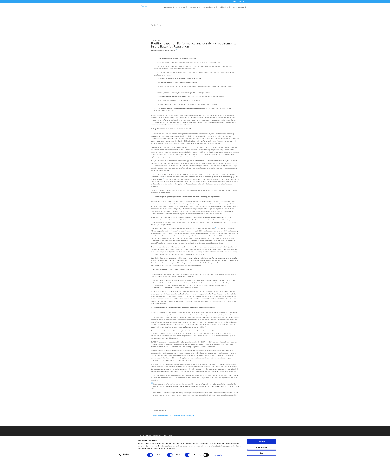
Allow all (262, 441)
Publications (223, 7)
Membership (194, 7)
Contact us (241, 1)
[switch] (170, 455)
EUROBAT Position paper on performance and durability (173, 416)
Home (234, 1)
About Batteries (145, 435)
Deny (262, 453)
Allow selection (261, 447)
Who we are (168, 7)
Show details (217, 455)
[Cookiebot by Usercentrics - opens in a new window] (124, 455)
